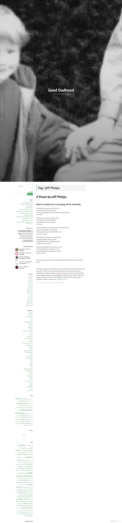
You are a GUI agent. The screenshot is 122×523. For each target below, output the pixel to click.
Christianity (30, 323)
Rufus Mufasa (30, 499)
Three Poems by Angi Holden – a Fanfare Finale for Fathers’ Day (25, 231)
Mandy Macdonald (24, 487)
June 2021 (30, 276)
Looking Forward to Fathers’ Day (25, 234)
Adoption (31, 313)
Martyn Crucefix (30, 487)
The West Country (29, 381)
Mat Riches (17, 489)
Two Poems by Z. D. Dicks (24, 258)
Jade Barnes (22, 249)
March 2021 (30, 282)
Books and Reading (28, 322)
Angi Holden (23, 399)
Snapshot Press (18, 508)
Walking (31, 385)
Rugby (31, 363)
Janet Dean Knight (19, 478)
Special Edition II (29, 370)
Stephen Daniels (25, 423)
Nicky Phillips (30, 415)
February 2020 (29, 291)
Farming (31, 334)
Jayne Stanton (24, 478)
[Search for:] (25, 186)
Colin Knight (22, 253)
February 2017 (29, 301)
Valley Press (31, 514)
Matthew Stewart (26, 489)
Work (32, 388)
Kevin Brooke (28, 482)
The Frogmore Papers (23, 512)
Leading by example (28, 350)
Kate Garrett (31, 480)
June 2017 (30, 294)
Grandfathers (30, 345)
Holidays (31, 347)
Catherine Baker (30, 401)
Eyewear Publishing (21, 464)
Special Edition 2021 (28, 368)
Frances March (24, 466)
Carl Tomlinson (30, 452)
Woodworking (30, 386)
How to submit (29, 206)
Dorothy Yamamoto (23, 462)
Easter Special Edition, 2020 (26, 204)
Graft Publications (19, 470)
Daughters (30, 327)
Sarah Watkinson (20, 503)
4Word (17, 399)
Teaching (31, 374)
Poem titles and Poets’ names (26, 209)
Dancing (31, 325)
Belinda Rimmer (30, 399)
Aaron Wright (27, 445)
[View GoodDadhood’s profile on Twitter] (24, 435)
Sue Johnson (21, 510)
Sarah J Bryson (30, 419)
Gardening (30, 341)
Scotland (31, 365)
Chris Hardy (23, 457)
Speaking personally (28, 215)
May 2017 (30, 296)
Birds (32, 318)
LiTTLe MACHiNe (24, 484)
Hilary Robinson (23, 473)
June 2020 (30, 283)
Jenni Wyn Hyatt (27, 413)
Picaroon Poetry (30, 417)
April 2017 (30, 298)
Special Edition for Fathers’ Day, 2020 (24, 216)
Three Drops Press (30, 425)
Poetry (31, 361)
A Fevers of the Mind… (24, 256)
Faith (31, 332)
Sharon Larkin (24, 421)
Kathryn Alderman (21, 482)
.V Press (18, 445)
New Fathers (30, 356)
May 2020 (30, 285)
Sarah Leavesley (17, 421)
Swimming (30, 372)
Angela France (27, 448)
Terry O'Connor (25, 510)
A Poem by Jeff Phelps (51, 197)
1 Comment (61, 282)
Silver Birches (30, 421)
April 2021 (30, 280)
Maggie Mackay (24, 416)
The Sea (31, 379)
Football (31, 340)
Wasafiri (25, 515)
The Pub (31, 377)
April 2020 (30, 287)
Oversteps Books (25, 417)
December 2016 (29, 305)
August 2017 (30, 292)
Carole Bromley (23, 401)
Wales (31, 383)
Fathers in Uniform (28, 338)
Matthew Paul (21, 489)
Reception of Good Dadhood (26, 213)
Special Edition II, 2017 (27, 220)
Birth (32, 320)
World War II (30, 390)
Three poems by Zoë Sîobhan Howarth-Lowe (27, 241)
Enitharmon (28, 462)
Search (31, 192)
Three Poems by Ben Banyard (26, 238)
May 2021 (30, 278)
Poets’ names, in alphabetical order (25, 211)
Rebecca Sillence (18, 419)
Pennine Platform (21, 495)
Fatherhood (30, 336)
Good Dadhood (61, 90)
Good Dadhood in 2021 (28, 343)
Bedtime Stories (29, 316)
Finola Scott (22, 406)
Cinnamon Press (22, 403)
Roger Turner (24, 419)
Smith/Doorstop (18, 423)
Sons (32, 367)
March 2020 (30, 289)
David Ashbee (30, 403)
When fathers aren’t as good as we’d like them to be (24, 222)
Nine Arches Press (19, 417)
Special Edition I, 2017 (28, 218)
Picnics (31, 359)
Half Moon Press (28, 407)
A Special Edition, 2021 (28, 202)
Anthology (30, 314)
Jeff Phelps (28, 478)
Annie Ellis (22, 450)
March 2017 (30, 300)
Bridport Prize (25, 452)
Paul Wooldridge (30, 493)
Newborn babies (29, 358)
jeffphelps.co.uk (62, 279)
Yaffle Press (30, 516)
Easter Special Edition (28, 331)
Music (31, 354)
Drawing (31, 329)
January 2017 (30, 303)
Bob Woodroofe (20, 452)
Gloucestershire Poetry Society (20, 407)
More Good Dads (29, 207)
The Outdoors (29, 376)
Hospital (31, 349)
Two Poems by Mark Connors (26, 236)
